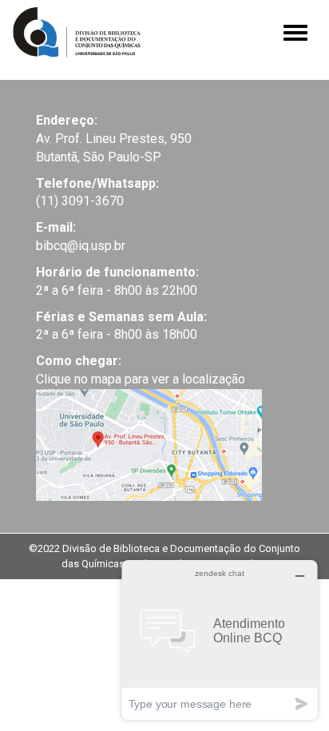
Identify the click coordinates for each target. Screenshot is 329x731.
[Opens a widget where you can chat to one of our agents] (219, 639)
